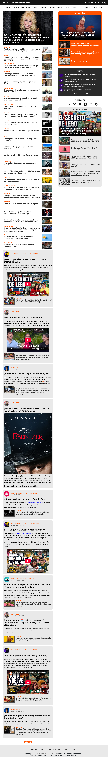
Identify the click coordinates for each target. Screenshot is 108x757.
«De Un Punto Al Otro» (24, 533)
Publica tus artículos (48, 750)
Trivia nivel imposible (79, 61)
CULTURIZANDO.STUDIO (44, 754)
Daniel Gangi (15, 368)
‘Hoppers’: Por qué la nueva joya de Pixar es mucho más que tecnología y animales (33, 639)
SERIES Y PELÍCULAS (40, 7)
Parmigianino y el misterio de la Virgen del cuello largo (20, 139)
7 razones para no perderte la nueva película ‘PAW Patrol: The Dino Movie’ (85, 141)
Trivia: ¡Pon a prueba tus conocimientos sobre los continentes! (85, 44)
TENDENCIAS (98, 7)
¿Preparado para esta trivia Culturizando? (78, 90)
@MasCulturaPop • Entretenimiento (24, 493)
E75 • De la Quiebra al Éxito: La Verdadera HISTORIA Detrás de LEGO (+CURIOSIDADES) (34, 301)
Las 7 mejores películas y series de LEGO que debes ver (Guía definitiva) (85, 157)
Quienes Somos (63, 750)
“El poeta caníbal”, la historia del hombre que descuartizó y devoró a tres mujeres (21, 66)
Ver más (28, 742)
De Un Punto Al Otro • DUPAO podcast (25, 254)
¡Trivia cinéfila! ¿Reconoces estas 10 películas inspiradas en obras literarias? (79, 85)
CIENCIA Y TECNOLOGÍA (72, 7)
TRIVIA (7, 7)
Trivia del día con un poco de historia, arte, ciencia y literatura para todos (85, 53)
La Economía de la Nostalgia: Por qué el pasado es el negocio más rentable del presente (33, 699)
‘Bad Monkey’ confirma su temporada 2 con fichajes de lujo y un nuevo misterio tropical (21, 221)
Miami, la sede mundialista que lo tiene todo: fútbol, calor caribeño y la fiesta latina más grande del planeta (33, 604)
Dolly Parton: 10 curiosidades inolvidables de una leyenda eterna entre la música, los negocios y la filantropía (26, 39)
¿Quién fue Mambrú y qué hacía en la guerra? (85, 165)
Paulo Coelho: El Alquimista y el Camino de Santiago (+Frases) (20, 123)
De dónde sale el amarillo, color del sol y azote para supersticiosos (21, 180)
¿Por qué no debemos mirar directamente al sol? (20, 164)
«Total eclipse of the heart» (35, 503)
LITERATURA (87, 7)
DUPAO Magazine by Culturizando (23, 579)
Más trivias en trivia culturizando (80, 93)
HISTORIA (15, 7)
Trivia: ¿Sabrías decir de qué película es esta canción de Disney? (78, 35)
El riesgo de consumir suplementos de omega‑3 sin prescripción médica (18, 237)
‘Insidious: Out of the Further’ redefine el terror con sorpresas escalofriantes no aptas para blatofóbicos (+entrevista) (22, 230)
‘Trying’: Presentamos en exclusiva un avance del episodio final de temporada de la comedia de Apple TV (21, 59)
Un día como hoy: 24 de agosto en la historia (21, 155)
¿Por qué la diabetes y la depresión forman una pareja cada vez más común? (22, 172)
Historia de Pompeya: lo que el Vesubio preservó (19, 148)
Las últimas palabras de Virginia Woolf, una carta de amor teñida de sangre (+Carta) (20, 115)
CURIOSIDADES (26, 7)
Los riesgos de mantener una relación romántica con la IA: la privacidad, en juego (20, 74)
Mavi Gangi (15, 312)
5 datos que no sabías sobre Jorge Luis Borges (21, 130)
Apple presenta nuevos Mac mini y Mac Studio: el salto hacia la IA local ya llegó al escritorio (22, 50)
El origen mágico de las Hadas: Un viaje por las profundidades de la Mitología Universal (22, 188)
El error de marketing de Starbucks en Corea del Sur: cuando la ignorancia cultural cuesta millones (85, 173)
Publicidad (34, 750)
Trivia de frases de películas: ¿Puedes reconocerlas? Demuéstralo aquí (18, 212)
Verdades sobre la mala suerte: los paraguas (21, 204)
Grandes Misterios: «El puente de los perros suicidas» (20, 107)
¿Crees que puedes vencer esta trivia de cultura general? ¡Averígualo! (80, 80)
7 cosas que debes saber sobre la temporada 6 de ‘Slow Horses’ (22, 91)
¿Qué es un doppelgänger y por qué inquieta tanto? (21, 83)
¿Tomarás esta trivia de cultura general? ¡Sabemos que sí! (19, 245)
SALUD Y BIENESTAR (55, 7)
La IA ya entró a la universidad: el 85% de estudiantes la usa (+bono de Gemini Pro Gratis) (22, 196)
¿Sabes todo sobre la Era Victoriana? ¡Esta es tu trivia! (79, 75)
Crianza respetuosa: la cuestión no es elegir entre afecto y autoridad (20, 99)
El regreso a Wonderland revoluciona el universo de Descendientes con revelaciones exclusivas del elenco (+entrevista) (33, 357)
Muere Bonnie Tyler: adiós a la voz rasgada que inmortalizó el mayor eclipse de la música (32, 513)
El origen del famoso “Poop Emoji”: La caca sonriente (85, 149)
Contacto (74, 750)
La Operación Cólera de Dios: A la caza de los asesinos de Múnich (85, 181)
